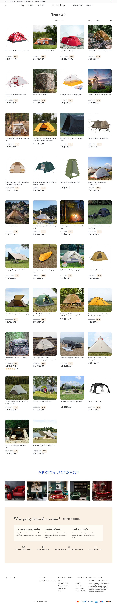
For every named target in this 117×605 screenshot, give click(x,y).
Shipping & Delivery (64, 586)
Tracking (60, 591)
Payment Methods (63, 583)
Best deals (40, 5)
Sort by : (90, 20)
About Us (12, 1)
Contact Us (19, 1)
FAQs (60, 580)
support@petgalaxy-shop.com (47, 580)
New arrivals (78, 5)
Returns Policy (62, 588)
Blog (6, 1)
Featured (89, 5)
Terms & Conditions (40, 1)
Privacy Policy (29, 1)
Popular (30, 5)
